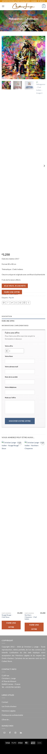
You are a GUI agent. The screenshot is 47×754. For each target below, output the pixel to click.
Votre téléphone (10, 387)
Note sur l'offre (10, 397)
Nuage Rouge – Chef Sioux (7, 616)
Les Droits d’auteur (9, 706)
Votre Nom (9, 356)
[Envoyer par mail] (16, 303)
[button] (3, 6)
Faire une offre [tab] (8, 321)
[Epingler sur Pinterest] (20, 303)
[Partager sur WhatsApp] (4, 303)
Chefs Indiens (28, 23)
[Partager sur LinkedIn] (24, 303)
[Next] (41, 57)
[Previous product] (25, 26)
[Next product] (21, 26)
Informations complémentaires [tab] (15, 325)
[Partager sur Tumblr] (28, 303)
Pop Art (11, 298)
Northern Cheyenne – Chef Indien (31, 617)
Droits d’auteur (8, 658)
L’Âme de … (6, 719)
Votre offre (9, 346)
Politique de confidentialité (12, 715)
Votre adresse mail (11, 367)
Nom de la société (11, 377)
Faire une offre (12, 292)
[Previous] (5, 57)
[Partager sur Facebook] (8, 303)
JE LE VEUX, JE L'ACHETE (15, 286)
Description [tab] (7, 316)
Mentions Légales (22, 655)
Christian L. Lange (31, 647)
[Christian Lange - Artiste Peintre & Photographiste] (23, 6)
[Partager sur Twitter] (12, 303)
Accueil (16, 23)
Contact (5, 702)
